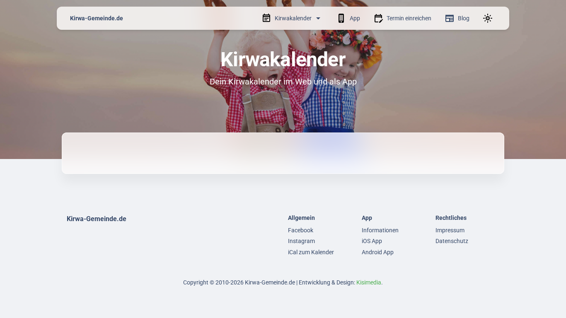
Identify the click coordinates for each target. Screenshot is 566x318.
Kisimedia (368, 282)
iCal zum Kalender (311, 252)
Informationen (380, 230)
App (355, 18)
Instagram (301, 241)
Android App (378, 252)
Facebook (300, 230)
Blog (463, 18)
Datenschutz (451, 241)
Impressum (449, 230)
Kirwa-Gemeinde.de (96, 18)
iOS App (372, 241)
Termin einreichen (409, 18)
